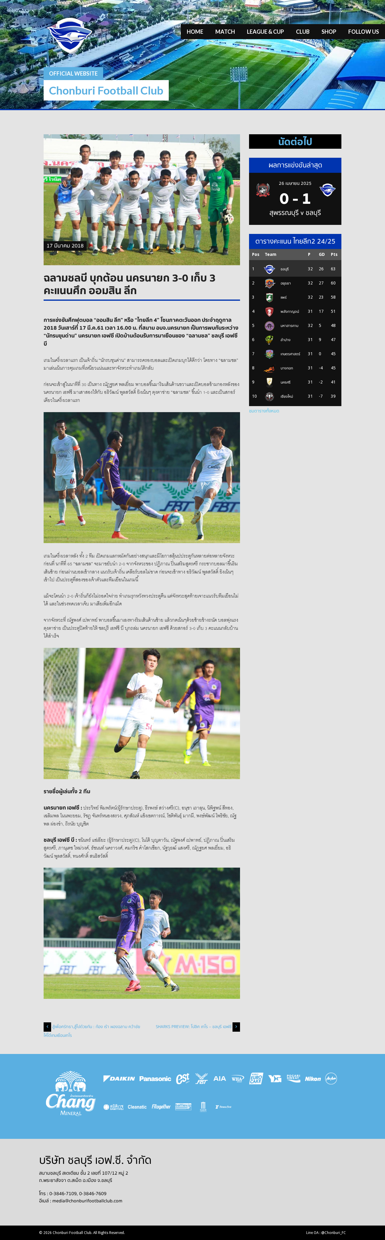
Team (270, 254)
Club (303, 31)
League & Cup (265, 31)
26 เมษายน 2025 (295, 183)
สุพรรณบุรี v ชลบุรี (295, 212)
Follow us (363, 31)
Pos (255, 254)
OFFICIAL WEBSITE (73, 73)
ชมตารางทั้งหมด (264, 411)
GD (322, 254)
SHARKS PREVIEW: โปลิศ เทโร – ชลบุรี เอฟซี (194, 1027)
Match (225, 31)
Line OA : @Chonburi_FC (326, 1233)
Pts (334, 254)
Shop (329, 31)
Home (195, 31)
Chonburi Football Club (106, 90)
